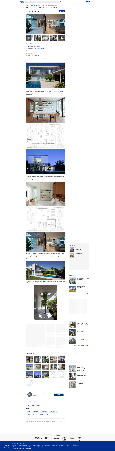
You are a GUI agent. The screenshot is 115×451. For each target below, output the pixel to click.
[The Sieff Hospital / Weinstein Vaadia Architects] (72, 332)
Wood (28, 405)
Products (71, 1)
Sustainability (72, 354)
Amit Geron (36, 55)
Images (78, 1)
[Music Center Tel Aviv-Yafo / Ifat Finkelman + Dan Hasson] (72, 376)
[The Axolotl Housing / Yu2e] (72, 249)
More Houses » (86, 293)
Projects (62, 1)
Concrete (38, 405)
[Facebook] (27, 11)
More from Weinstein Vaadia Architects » (81, 345)
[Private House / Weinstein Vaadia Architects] (72, 340)
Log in (84, 1)
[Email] (35, 11)
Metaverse (71, 356)
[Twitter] (30, 11)
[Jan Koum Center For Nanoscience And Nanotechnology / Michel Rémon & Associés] (72, 368)
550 (31, 51)
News (74, 1)
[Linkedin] (33, 11)
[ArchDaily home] (22, 2)
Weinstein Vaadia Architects (38, 48)
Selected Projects (44, 411)
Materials (86, 354)
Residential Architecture (54, 411)
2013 (32, 53)
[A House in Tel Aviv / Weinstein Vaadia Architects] (29, 359)
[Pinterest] (38, 11)
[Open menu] (94, 2)
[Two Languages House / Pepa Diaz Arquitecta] (72, 280)
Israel (38, 46)
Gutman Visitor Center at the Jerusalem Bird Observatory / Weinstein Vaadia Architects (83, 323)
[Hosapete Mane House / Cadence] (72, 255)
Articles (66, 1)
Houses (28, 46)
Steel (33, 405)
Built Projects (35, 411)
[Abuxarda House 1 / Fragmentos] (72, 289)
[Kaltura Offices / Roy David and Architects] (72, 384)
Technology (79, 354)
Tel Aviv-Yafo (35, 414)
